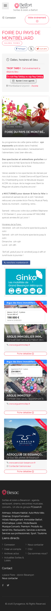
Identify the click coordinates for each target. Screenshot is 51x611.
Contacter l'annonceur (20, 466)
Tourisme (42, 533)
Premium (25, 526)
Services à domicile (36, 530)
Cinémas (6, 516)
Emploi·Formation (21, 516)
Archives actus (11, 553)
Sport (33, 533)
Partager (22, 49)
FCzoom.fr (36, 507)
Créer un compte (12, 549)
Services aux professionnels (16, 533)
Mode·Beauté (30, 523)
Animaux (6, 513)
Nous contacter (35, 544)
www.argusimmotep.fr (19, 345)
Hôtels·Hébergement (12, 519)
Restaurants (19, 530)
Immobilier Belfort (33, 519)
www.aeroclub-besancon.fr (22, 463)
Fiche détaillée (24, 353)
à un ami (43, 49)
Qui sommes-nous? (38, 553)
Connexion (10, 17)
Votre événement (37, 17)
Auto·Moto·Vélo (36, 513)
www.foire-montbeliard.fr (17, 263)
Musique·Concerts (11, 526)
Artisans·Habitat (20, 513)
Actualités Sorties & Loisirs (14, 559)
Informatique (8, 523)
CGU (30, 549)
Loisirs (19, 523)
